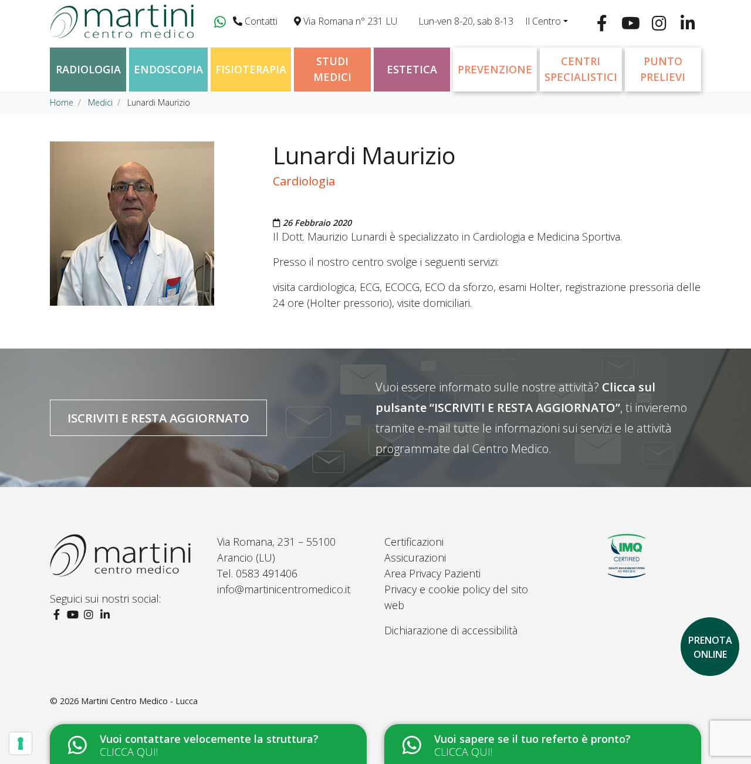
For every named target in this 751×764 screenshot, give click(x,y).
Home (61, 102)
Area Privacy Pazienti (432, 573)
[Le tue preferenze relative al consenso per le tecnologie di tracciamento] (20, 743)
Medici (100, 102)
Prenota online (710, 647)
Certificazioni (414, 542)
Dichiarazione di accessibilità (450, 630)
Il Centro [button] (543, 21)
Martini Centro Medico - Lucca (139, 700)
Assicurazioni (415, 557)
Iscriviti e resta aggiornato (158, 418)
